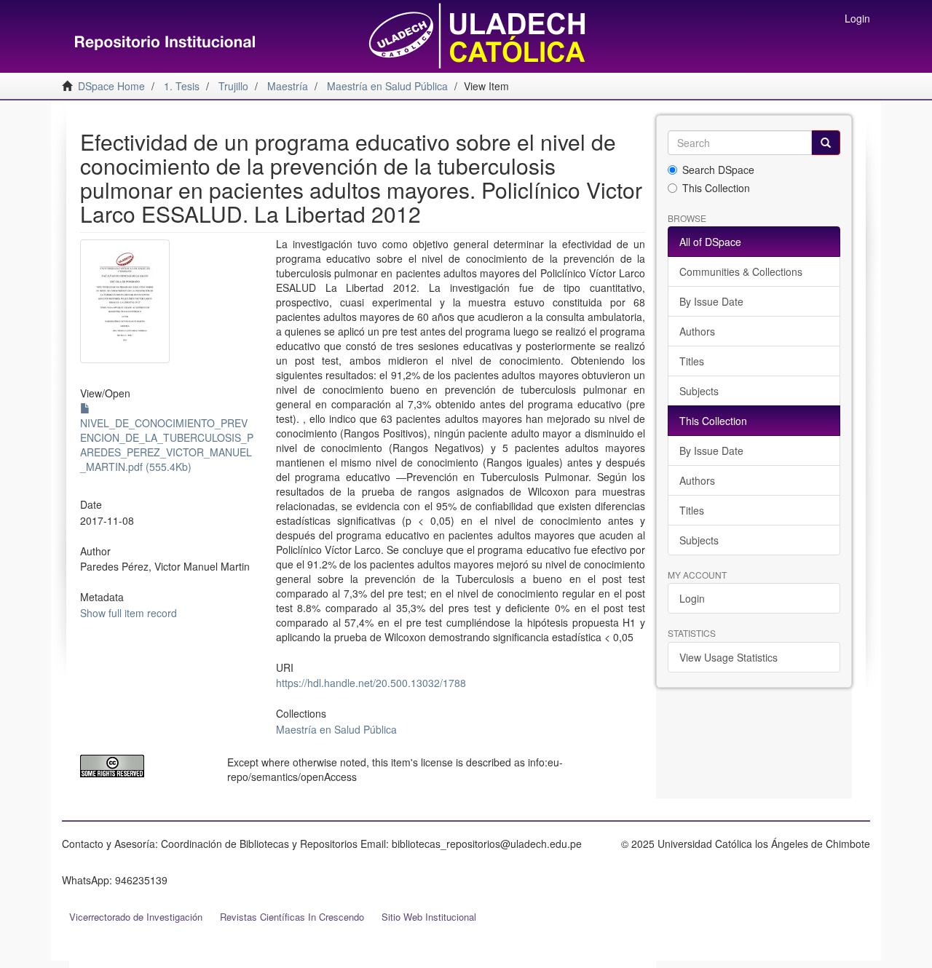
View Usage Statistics (728, 657)
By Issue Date (711, 301)
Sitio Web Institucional (429, 917)
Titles (691, 361)
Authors (697, 331)
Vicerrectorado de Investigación (135, 917)
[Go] (825, 142)
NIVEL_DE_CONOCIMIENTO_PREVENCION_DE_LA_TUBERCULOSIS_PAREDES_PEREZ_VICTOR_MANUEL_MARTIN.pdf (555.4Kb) (166, 445)
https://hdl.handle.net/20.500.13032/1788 (371, 682)
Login (692, 598)
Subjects (699, 391)
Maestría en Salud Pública (336, 729)
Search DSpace (718, 169)
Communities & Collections (740, 271)
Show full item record (128, 613)
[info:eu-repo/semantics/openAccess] (142, 766)
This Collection (716, 187)
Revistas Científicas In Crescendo (292, 917)
